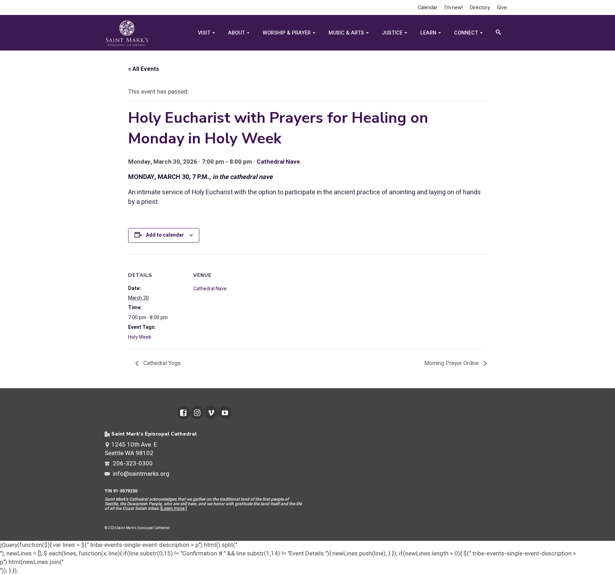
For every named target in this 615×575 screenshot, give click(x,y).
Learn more (173, 508)
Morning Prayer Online (452, 363)
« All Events (143, 69)
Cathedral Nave (278, 161)
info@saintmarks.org (140, 473)
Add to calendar (165, 235)
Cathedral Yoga (161, 363)
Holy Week (139, 337)
